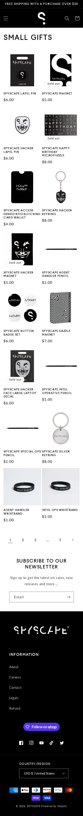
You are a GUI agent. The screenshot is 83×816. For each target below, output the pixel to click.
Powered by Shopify (54, 806)
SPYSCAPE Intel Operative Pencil (57, 391)
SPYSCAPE (34, 806)
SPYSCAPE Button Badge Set (18, 333)
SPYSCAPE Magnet (57, 93)
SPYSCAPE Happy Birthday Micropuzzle (56, 152)
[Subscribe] (68, 597)
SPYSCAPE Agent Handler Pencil (56, 274)
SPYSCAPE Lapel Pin (19, 93)
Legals (13, 698)
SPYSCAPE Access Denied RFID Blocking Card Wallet (21, 214)
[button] (6, 18)
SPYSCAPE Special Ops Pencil (22, 453)
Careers (15, 677)
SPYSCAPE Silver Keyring (56, 453)
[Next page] (73, 540)
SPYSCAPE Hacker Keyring (57, 212)
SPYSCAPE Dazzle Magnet (56, 333)
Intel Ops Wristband (59, 510)
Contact (15, 687)
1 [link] (10, 540)
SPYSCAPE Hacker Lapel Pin (18, 150)
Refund (15, 708)
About (14, 667)
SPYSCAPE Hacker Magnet (18, 274)
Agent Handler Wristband (16, 512)
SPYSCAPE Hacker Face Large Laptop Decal (19, 393)
